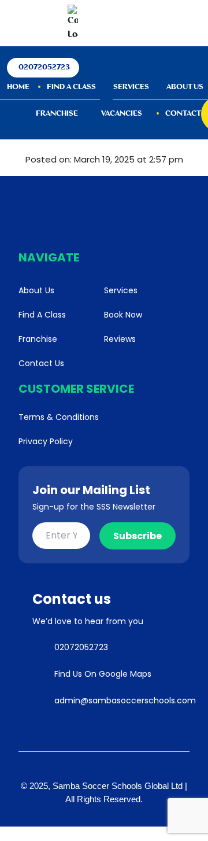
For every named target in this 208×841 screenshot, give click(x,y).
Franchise (57, 113)
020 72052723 (110, 23)
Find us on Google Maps (102, 674)
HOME (18, 87)
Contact (183, 113)
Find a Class (71, 87)
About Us (184, 87)
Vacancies (121, 113)
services (131, 87)
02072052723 (44, 67)
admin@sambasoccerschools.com (125, 700)
